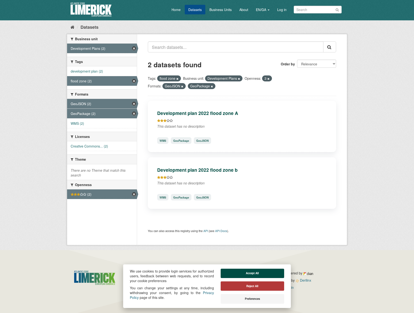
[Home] (72, 27)
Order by (288, 64)
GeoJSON (202, 140)
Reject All (252, 286)
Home (176, 9)
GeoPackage (181, 140)
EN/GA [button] (261, 9)
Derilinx (305, 280)
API (205, 231)
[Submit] (337, 9)
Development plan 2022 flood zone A (197, 113)
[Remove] (177, 78)
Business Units (220, 9)
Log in (282, 9)
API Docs (221, 231)
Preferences (252, 299)
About (243, 9)
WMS (163, 140)
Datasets (195, 9)
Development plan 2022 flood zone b (197, 169)
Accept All (252, 273)
